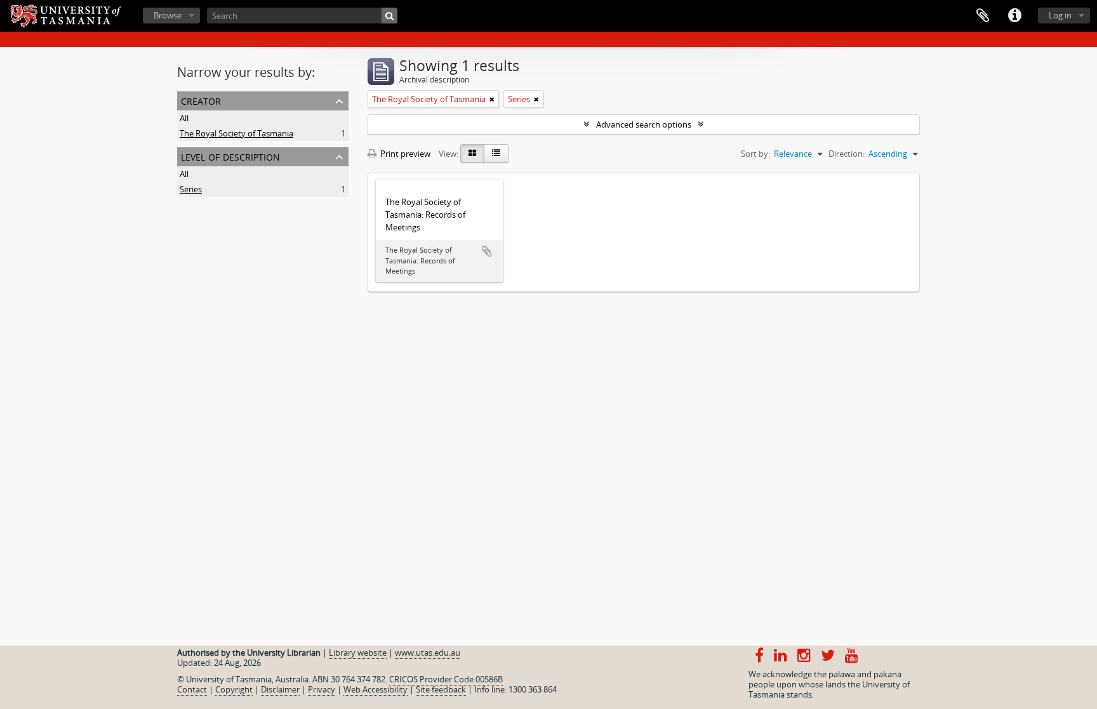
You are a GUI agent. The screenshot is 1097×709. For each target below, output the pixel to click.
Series (191, 189)
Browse (168, 15)
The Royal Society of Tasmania (236, 133)
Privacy (321, 689)
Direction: (846, 153)
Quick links (1014, 16)
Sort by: (755, 153)
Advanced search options (643, 124)
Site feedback (441, 689)
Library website (358, 652)
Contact (192, 689)
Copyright (234, 689)
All (184, 118)
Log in (1060, 15)
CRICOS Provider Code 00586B (446, 679)
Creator (201, 100)
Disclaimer (280, 689)
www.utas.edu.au (427, 652)
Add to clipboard (487, 251)
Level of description (230, 155)
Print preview (404, 153)
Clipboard (983, 16)
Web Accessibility (375, 689)
